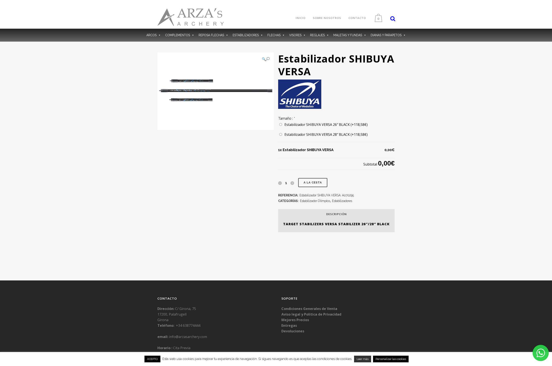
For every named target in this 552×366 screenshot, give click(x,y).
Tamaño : (286, 118)
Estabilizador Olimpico (315, 201)
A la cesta (313, 182)
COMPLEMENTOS (177, 35)
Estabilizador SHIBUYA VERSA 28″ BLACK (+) (325, 134)
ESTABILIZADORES (246, 35)
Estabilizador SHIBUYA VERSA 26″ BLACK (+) (325, 124)
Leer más (363, 359)
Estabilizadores (342, 201)
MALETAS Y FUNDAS (347, 35)
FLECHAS (274, 35)
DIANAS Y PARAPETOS (386, 35)
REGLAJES (317, 35)
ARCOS (151, 35)
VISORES (295, 35)
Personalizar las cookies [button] (391, 359)
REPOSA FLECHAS (211, 35)
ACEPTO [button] (152, 359)
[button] (266, 59)
